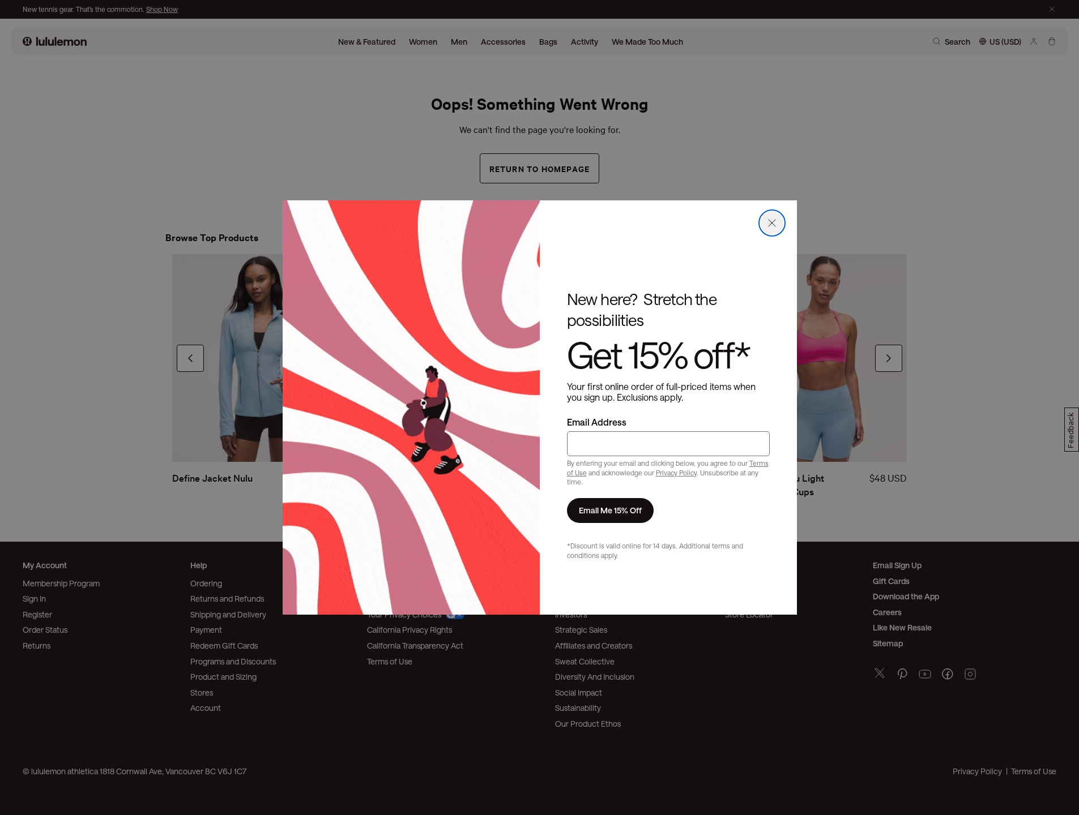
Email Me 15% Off (610, 510)
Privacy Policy (676, 473)
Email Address (596, 422)
